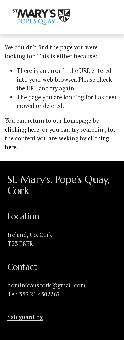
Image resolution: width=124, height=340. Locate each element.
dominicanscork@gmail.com (46, 285)
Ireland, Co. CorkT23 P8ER (29, 239)
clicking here (22, 129)
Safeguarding (25, 317)
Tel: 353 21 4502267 (33, 294)
